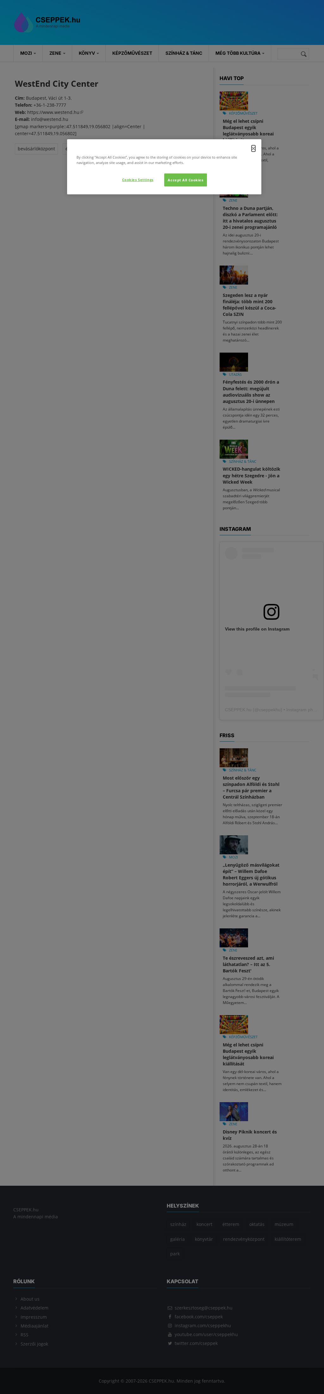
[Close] (253, 148)
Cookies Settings (137, 179)
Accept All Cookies (185, 180)
